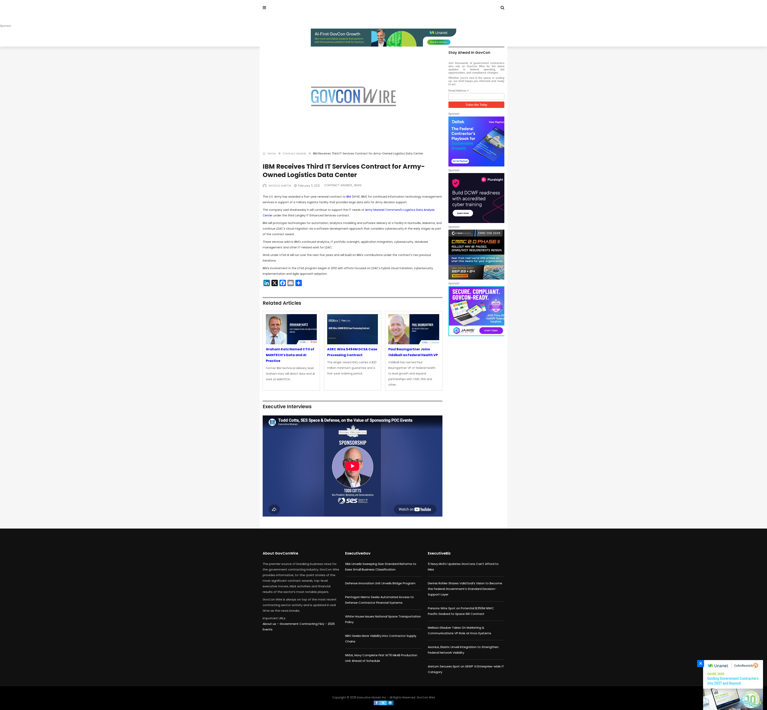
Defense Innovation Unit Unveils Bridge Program (380, 583)
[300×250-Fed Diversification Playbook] (476, 141)
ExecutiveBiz (439, 553)
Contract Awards (294, 153)
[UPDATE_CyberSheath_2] (476, 255)
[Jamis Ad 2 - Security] (476, 311)
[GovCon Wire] (288, 15)
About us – (271, 624)
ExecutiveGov (358, 553)
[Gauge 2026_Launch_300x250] (732, 685)
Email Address (458, 91)
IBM (348, 197)
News (358, 185)
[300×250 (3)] (476, 198)
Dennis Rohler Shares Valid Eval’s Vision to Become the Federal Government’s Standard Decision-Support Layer (465, 588)
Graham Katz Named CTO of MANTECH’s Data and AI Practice (290, 355)
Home (271, 153)
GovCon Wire (426, 697)
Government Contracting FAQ (302, 624)
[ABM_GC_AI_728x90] (383, 38)
